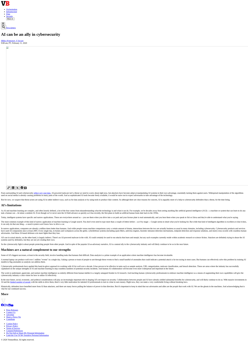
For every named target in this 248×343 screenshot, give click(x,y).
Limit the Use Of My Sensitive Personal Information (27, 335)
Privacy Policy (12, 326)
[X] (7, 306)
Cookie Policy (12, 324)
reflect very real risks (42, 193)
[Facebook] (2, 306)
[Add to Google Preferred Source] (25, 188)
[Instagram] (5, 306)
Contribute (10, 319)
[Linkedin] (9, 306)
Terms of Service (13, 328)
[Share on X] (17, 188)
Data (8, 14)
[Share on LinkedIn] (13, 188)
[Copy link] (8, 188)
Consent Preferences (14, 331)
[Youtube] (12, 306)
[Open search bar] (3, 27)
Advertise (10, 315)
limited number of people (20, 282)
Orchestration (11, 9)
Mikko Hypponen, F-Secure (12, 41)
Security (9, 16)
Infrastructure (11, 12)
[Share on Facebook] (22, 188)
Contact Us (10, 312)
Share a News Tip (13, 317)
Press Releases (12, 310)
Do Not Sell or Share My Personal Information (25, 333)
